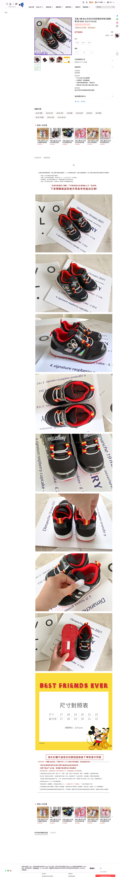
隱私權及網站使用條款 (47, 876)
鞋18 (77, 42)
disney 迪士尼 (61, 117)
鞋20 (83, 42)
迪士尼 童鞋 (39, 113)
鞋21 (89, 42)
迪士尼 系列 (60, 113)
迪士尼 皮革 (79, 113)
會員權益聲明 (71, 876)
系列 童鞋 (98, 113)
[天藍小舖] (15, 5)
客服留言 (70, 873)
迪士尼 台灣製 (40, 117)
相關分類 (37, 109)
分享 (78, 101)
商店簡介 (44, 873)
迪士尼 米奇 (49, 113)
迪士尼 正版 (50, 117)
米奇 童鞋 (69, 113)
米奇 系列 (89, 113)
